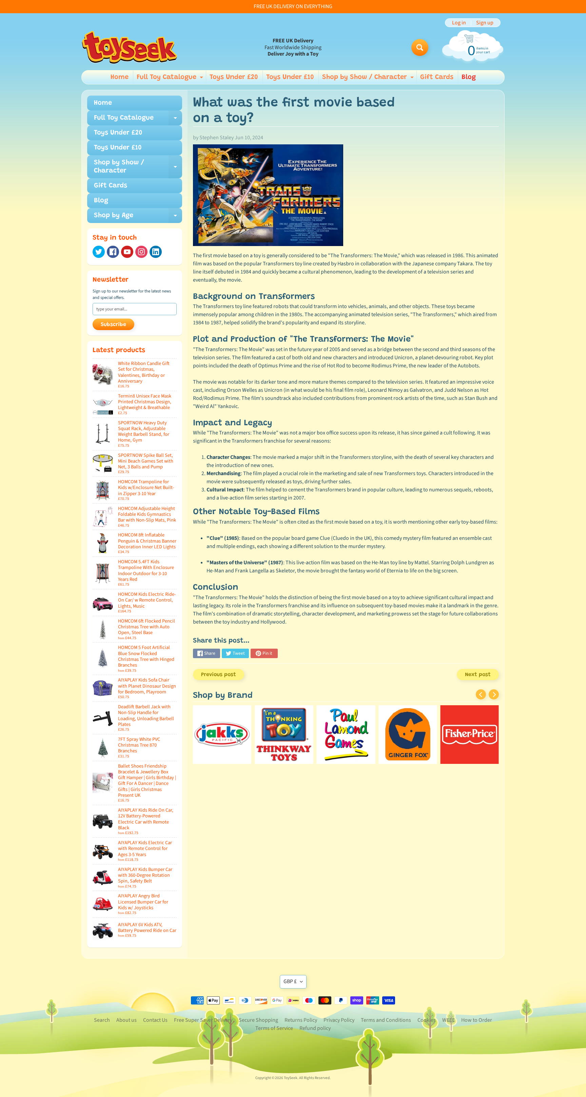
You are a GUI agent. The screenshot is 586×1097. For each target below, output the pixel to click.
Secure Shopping (258, 1020)
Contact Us (155, 1020)
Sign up (484, 22)
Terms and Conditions (386, 1020)
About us (126, 1020)
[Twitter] (99, 252)
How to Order (476, 1020)
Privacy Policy (339, 1020)
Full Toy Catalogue (171, 79)
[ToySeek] (129, 47)
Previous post (218, 674)
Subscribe (113, 324)
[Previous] (481, 694)
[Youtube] (127, 252)
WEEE (448, 1020)
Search (102, 1020)
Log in (459, 22)
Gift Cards (436, 77)
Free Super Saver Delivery (203, 1020)
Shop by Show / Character (368, 79)
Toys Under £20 (234, 77)
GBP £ (290, 981)
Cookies (426, 1020)
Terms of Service (274, 1028)
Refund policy (315, 1028)
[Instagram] (141, 252)
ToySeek (290, 1077)
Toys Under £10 (290, 77)
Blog (469, 77)
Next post (478, 674)
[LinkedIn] (156, 252)
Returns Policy (301, 1020)
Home (120, 77)
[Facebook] (113, 252)
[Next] (494, 694)
